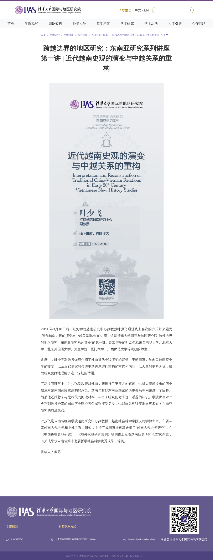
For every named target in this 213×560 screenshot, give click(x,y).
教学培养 (103, 23)
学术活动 (151, 23)
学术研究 (127, 23)
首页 (10, 23)
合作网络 (199, 23)
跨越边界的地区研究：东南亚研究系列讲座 (135, 35)
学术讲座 (69, 35)
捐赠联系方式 (67, 526)
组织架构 (55, 23)
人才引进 (175, 23)
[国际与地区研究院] (48, 10)
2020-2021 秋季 (100, 35)
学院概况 (31, 23)
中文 (138, 10)
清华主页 (125, 10)
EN (146, 10)
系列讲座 (83, 35)
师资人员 (79, 23)
